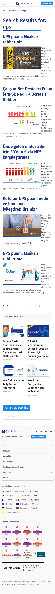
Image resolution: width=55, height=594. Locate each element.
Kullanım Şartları (20, 584)
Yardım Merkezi (10, 437)
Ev (4, 11)
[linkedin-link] (46, 432)
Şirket (5, 478)
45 (37, 307)
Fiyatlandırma (9, 462)
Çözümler (7, 472)
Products (6, 451)
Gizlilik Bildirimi (7, 584)
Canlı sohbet (24, 437)
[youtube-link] (51, 432)
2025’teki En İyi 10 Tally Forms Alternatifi (13, 384)
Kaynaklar (7, 456)
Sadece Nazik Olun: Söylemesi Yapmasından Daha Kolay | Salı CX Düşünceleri (13, 349)
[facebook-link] (36, 432)
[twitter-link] (41, 432)
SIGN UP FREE (47, 3)
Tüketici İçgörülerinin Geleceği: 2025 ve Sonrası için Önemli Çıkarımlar (38, 349)
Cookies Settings (33, 584)
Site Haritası (46, 582)
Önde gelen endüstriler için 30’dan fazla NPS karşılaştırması (24, 152)
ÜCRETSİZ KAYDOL (38, 437)
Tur (4, 445)
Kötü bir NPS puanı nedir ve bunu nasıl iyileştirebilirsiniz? (26, 204)
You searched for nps (17, 11)
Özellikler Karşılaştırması (13, 467)
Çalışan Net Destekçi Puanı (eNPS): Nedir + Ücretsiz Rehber (27, 94)
